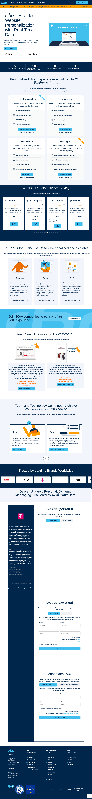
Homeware (51, 767)
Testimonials (72, 757)
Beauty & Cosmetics (54, 755)
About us (69, 750)
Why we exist (72, 752)
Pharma (50, 762)
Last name (62, 622)
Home (27, 750)
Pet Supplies (51, 772)
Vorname (41, 693)
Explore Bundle (65, 174)
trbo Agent (61, 7)
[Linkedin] (9, 786)
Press (70, 760)
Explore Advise (65, 129)
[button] (34, 232)
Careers (70, 764)
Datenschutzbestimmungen (72, 713)
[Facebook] (12, 786)
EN (70, 2)
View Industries (51, 750)
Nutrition (50, 769)
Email (40, 629)
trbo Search (31, 762)
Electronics (51, 757)
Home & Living (52, 764)
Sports (50, 774)
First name (41, 622)
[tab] (53, 520)
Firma (61, 701)
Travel (50, 779)
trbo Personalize (32, 752)
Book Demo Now (37, 7)
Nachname (62, 693)
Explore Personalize (26, 129)
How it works (31, 767)
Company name (63, 629)
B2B (49, 752)
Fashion (50, 760)
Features (30, 764)
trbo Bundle (31, 760)
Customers (71, 755)
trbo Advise (30, 755)
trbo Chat (30, 757)
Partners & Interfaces (34, 769)
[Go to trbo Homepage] (4, 3)
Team (69, 762)
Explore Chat (27, 174)
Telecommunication (54, 777)
